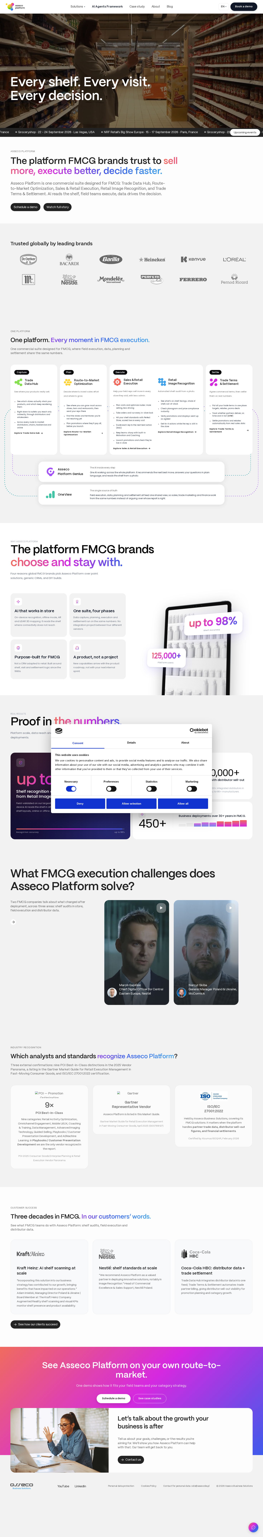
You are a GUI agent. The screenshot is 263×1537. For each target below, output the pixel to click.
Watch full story (58, 207)
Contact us (133, 1459)
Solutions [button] (76, 6)
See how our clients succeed (37, 1324)
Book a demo (244, 6)
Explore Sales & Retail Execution (130, 448)
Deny (80, 803)
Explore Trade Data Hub (27, 433)
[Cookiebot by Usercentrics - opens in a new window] (192, 731)
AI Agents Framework (107, 6)
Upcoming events (245, 132)
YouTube (63, 1486)
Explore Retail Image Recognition (175, 432)
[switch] (111, 789)
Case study (137, 6)
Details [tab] (131, 742)
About (156, 6)
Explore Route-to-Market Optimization (77, 433)
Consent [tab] (77, 743)
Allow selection (131, 803)
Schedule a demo (25, 207)
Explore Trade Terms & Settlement (222, 430)
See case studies (149, 1398)
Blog (170, 6)
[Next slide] (13, 922)
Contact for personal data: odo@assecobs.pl (186, 1486)
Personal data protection (121, 1486)
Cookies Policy (148, 1486)
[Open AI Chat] (253, 1527)
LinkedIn (80, 1486)
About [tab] (185, 742)
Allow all (182, 803)
